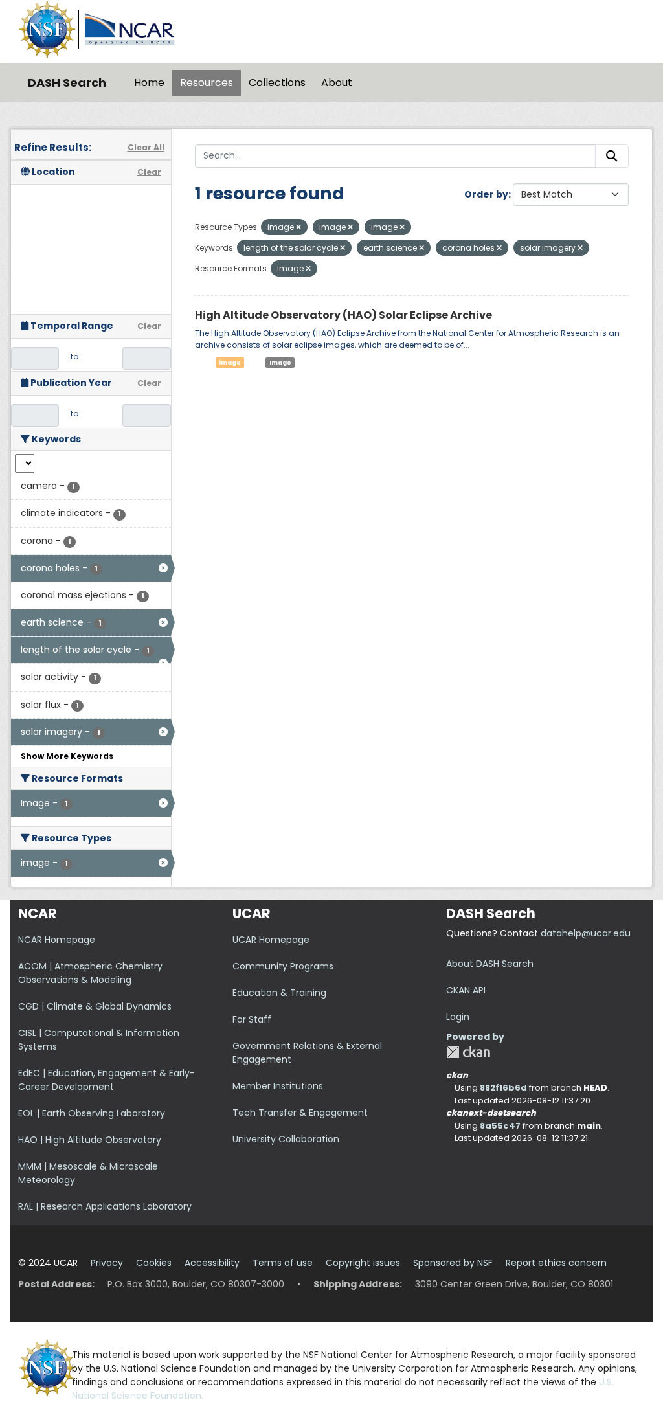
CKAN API (466, 990)
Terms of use (283, 1262)
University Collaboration (285, 1139)
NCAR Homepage (56, 939)
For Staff (251, 1019)
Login (457, 1016)
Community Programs (282, 966)
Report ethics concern (556, 1262)
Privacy (107, 1262)
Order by (486, 194)
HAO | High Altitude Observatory (89, 1139)
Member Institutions (277, 1086)
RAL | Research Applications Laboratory (105, 1206)
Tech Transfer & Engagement (300, 1112)
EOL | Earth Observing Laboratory (91, 1113)
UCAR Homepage (270, 939)
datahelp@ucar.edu (586, 933)
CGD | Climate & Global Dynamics (95, 1006)
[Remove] (298, 227)
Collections (277, 82)
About (336, 82)
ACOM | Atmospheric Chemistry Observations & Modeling (90, 973)
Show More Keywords (67, 756)
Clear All (146, 147)
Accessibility (212, 1262)
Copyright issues (363, 1262)
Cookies (154, 1262)
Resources (206, 82)
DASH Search (67, 82)
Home (149, 82)
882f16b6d (503, 1087)
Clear (149, 171)
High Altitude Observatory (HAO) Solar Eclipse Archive (343, 315)
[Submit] (612, 156)
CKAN (468, 1052)
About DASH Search (490, 963)
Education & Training (279, 992)
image (230, 363)
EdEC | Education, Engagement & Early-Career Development (106, 1080)
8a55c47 (500, 1126)
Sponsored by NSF (453, 1262)
